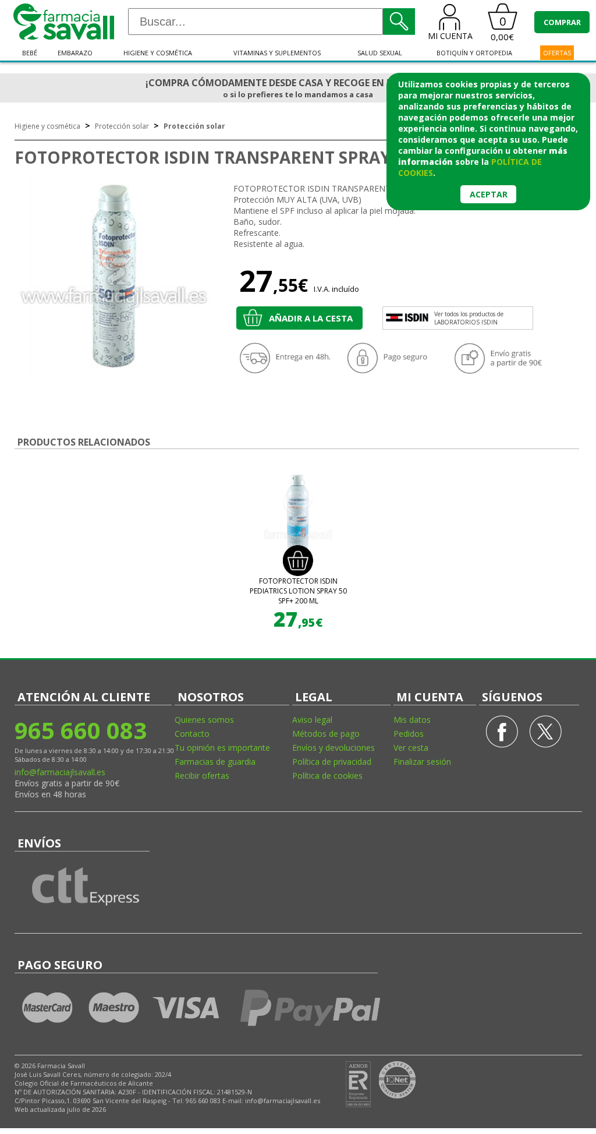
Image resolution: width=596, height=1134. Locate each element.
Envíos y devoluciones (333, 747)
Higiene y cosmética (157, 52)
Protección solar (122, 126)
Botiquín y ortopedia (474, 52)
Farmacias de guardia (215, 761)
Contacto (192, 733)
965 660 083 (81, 730)
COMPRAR (562, 22)
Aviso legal (312, 719)
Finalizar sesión (422, 761)
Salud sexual (379, 52)
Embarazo (75, 52)
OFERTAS (557, 52)
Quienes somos (204, 719)
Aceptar (489, 194)
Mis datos (412, 719)
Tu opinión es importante (222, 747)
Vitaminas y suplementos (277, 52)
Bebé (29, 52)
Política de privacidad (331, 761)
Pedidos (408, 733)
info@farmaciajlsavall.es (60, 772)
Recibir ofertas (202, 775)
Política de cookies (327, 775)
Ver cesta (410, 747)
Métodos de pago (326, 733)
